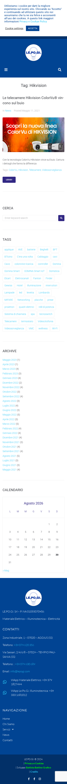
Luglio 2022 (9, 405)
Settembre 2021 (11, 451)
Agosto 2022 (9, 401)
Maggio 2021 (10, 469)
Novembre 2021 (11, 442)
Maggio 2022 (10, 414)
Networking (24, 299)
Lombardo (44, 292)
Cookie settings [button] (14, 28)
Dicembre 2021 (11, 437)
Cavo (7, 264)
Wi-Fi (55, 328)
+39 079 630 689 (25, 664)
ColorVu (13, 170)
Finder (49, 278)
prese (50, 299)
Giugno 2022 (9, 410)
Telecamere (35, 170)
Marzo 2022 (9, 423)
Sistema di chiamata (15, 314)
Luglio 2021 (9, 460)
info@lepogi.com (20, 671)
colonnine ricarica (24, 264)
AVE (20, 249)
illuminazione (34, 285)
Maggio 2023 (10, 359)
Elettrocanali (22, 278)
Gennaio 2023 (10, 378)
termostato (27, 321)
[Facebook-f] (28, 778)
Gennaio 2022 (10, 433)
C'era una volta (25, 256)
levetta (30, 292)
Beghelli (44, 249)
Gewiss (8, 285)
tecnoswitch (45, 314)
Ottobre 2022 (10, 391)
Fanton (37, 278)
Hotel (20, 285)
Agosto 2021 (9, 456)
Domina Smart (12, 271)
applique (9, 249)
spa (33, 314)
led (20, 292)
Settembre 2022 (11, 396)
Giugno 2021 (9, 465)
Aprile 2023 (9, 364)
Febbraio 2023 (10, 373)
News (8, 110)
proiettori (9, 307)
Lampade (9, 292)
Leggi (9, 180)
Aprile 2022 (9, 419)
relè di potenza (46, 307)
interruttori (51, 285)
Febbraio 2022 (10, 428)
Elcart (7, 278)
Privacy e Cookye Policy (33, 21)
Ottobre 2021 (10, 446)
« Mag (6, 570)
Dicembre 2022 (11, 382)
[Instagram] (39, 778)
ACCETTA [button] (32, 28)
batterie (31, 249)
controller (43, 264)
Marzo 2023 (9, 368)
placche (39, 299)
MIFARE (8, 299)
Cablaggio (42, 256)
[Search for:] (30, 218)
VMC (31, 328)
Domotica (54, 271)
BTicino (8, 256)
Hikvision (23, 170)
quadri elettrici (26, 307)
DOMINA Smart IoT (34, 271)
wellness (43, 328)
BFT (55, 249)
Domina (57, 264)
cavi (55, 256)
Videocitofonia (45, 321)
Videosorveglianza (52, 170)
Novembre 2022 (11, 387)
